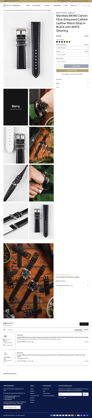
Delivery (32, 393)
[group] (10, 323)
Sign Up (86, 394)
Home (4, 10)
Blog (66, 5)
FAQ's (31, 389)
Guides (32, 391)
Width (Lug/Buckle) (72, 44)
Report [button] (29, 341)
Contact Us (73, 5)
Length (72, 51)
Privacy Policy (46, 393)
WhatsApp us (8, 399)
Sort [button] (4, 329)
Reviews (32, 400)
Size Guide (86, 44)
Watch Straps (36, 5)
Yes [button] (27, 341)
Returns (32, 398)
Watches (46, 5)
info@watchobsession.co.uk (12, 396)
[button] (57, 42)
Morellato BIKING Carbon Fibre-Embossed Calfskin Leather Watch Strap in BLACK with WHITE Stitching (29, 10)
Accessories (57, 5)
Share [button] (32, 341)
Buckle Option (60, 58)
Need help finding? (72, 70)
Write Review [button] (84, 324)
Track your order (34, 395)
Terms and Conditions (49, 395)
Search (32, 402)
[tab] (78, 330)
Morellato (71, 13)
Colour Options (60, 39)
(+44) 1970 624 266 (10, 397)
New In (28, 5)
